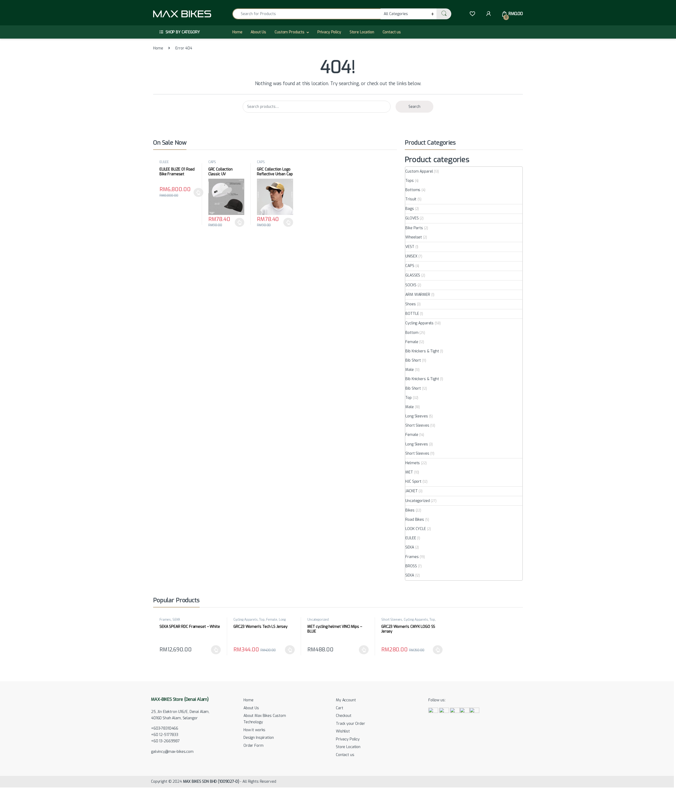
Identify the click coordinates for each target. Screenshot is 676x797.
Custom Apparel (419, 171)
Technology (253, 722)
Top (408, 397)
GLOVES (412, 218)
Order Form (253, 745)
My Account (346, 700)
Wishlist (343, 731)
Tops (409, 180)
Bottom (411, 332)
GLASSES (412, 275)
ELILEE (164, 162)
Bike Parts (414, 228)
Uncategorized (417, 500)
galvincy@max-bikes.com (172, 751)
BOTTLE (412, 313)
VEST (409, 246)
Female (411, 341)
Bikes (409, 510)
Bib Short (413, 360)
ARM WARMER (417, 294)
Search (414, 106)
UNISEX (411, 256)
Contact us (392, 32)
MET (409, 472)
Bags (409, 208)
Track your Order (350, 723)
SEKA (409, 547)
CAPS (212, 162)
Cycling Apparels (419, 323)
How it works (254, 729)
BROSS (411, 566)
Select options (197, 192)
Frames (412, 556)
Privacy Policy (329, 32)
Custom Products (289, 32)
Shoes (410, 304)
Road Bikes (414, 519)
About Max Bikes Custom (264, 715)
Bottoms (412, 189)
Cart (339, 708)
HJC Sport (413, 481)
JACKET (411, 491)
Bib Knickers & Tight (422, 351)
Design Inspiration (258, 737)
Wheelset (413, 237)
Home (237, 32)
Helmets (412, 463)
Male (409, 369)
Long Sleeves (416, 416)
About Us (258, 32)
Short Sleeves (417, 425)
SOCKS (410, 285)
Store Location (362, 32)
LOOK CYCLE (415, 528)
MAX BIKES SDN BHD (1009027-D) (211, 781)
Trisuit (410, 199)
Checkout (343, 715)
